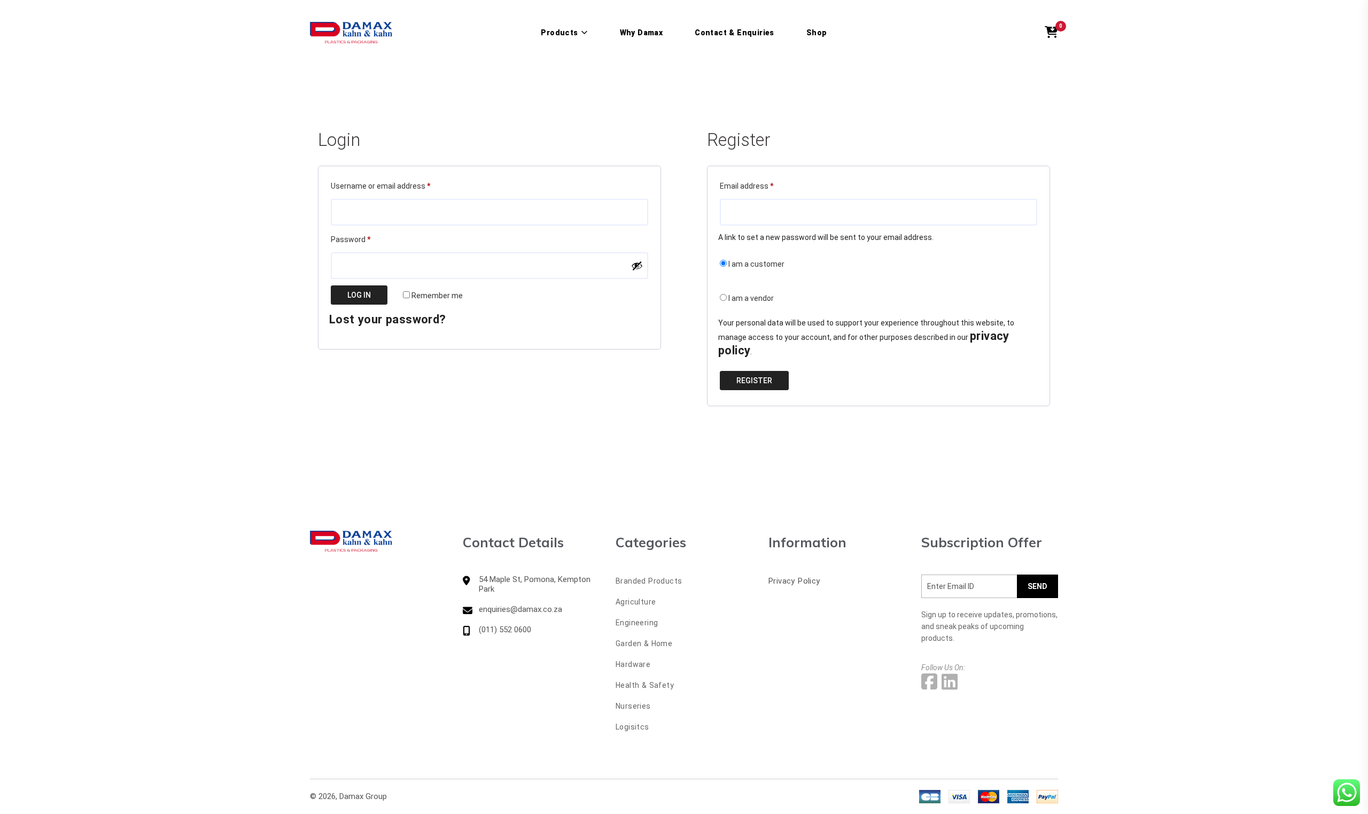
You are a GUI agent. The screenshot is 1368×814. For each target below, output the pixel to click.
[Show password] (637, 266)
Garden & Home (644, 643)
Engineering (637, 622)
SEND (1037, 586)
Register (754, 380)
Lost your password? (387, 319)
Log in (359, 295)
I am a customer (755, 264)
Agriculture (636, 602)
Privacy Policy (794, 581)
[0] (1051, 32)
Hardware (633, 664)
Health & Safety (645, 685)
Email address (761, 185)
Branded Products (649, 581)
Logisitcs (632, 727)
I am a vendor (750, 298)
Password (365, 239)
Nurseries (633, 706)
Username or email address (395, 185)
